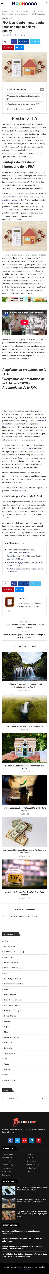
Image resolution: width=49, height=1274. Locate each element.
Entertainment (10, 994)
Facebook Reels (32, 1168)
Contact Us (30, 1154)
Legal (6, 1026)
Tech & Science (10, 1053)
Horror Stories (10, 1016)
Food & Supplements (12, 1000)
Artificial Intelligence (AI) (14, 952)
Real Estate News (29, 11)
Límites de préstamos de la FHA (22, 109)
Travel (6, 1064)
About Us (29, 1158)
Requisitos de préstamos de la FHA (23, 104)
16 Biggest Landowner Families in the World (24, 726)
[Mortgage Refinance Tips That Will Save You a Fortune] (24, 874)
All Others (15, 11)
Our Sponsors (7, 1161)
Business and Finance (13, 968)
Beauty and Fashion (12, 962)
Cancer (7, 973)
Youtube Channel (32, 1165)
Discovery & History (12, 978)
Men (6, 1032)
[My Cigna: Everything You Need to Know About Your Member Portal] (8, 1190)
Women (7, 1074)
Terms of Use (7, 1168)
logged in (17, 916)
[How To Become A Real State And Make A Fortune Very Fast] (24, 790)
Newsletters (6, 1171)
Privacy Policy (31, 1161)
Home (4, 11)
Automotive (9, 957)
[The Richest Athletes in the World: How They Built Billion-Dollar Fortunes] (8, 1202)
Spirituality (8, 1048)
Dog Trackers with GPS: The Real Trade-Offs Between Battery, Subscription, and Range (32, 1214)
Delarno (21, 598)
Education (8, 989)
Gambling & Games (12, 1005)
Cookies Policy (7, 1165)
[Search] (46, 3)
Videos (7, 1069)
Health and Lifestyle (12, 1010)
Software (8, 1042)
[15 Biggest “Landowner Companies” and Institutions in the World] (24, 666)
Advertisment (7, 1158)
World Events (9, 1080)
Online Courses (31, 1171)
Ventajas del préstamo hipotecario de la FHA (24, 97)
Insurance (8, 1021)
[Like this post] (14, 41)
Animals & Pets (10, 946)
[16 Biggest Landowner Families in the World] (24, 708)
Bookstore (6, 1175)
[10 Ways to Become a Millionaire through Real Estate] (24, 748)
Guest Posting (7, 1154)
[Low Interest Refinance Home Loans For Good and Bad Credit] (24, 832)
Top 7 (6, 1058)
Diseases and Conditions (14, 984)
